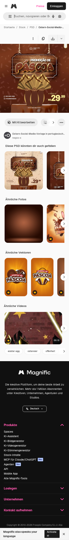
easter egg (14, 351)
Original (24, 51)
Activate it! (51, 533)
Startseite (9, 27)
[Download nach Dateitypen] (61, 38)
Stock (22, 27)
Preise (40, 6)
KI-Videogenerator (15, 445)
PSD (32, 27)
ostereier (33, 351)
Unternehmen (13, 499)
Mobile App (11, 473)
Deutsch (34, 408)
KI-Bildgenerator (14, 441)
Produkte (10, 425)
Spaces (8, 431)
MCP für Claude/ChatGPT (23, 459)
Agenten (12, 464)
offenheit (50, 351)
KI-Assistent (11, 436)
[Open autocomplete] (8, 16)
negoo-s (16, 137)
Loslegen (10, 488)
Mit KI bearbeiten (23, 122)
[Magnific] (34, 373)
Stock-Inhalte (12, 455)
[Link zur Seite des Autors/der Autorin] (7, 136)
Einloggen (56, 6)
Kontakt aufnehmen (18, 510)
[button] (35, 409)
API (6, 469)
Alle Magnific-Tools (15, 478)
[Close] (64, 534)
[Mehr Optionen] (33, 38)
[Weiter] (53, 122)
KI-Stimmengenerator (17, 450)
